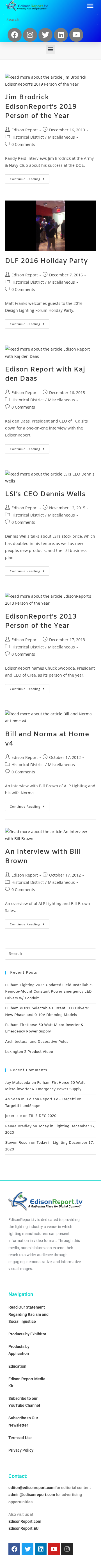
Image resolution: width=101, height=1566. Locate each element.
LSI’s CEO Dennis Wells (45, 494)
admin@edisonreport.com (31, 1494)
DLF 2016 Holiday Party (46, 261)
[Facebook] (15, 35)
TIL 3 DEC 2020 (42, 1116)
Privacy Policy (20, 1450)
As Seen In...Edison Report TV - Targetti (40, 1099)
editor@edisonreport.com (31, 1487)
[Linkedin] (61, 35)
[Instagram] (30, 35)
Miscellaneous (61, 137)
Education (17, 1366)
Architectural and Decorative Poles (36, 1041)
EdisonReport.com (24, 1521)
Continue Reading (29, 177)
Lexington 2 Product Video (29, 1051)
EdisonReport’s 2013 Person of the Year (41, 621)
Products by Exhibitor (27, 1334)
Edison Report (25, 129)
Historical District (28, 137)
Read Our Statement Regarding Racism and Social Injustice (28, 1314)
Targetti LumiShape (22, 1106)
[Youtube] (76, 35)
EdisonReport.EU (23, 1528)
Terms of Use (20, 1437)
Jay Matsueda (17, 1082)
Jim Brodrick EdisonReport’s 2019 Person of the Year (41, 107)
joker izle (13, 1116)
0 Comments (23, 144)
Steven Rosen (17, 1142)
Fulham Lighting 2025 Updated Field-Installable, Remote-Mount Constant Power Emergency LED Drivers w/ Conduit (49, 992)
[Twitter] (45, 35)
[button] (90, 6)
